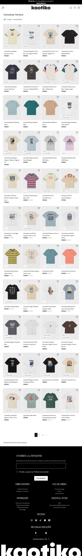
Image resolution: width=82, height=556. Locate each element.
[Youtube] (45, 520)
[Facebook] (49, 520)
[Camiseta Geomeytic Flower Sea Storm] (12, 72)
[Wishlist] (75, 8)
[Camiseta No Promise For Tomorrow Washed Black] (31, 72)
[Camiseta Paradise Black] (12, 291)
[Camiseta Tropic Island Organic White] (50, 291)
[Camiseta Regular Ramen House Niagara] (31, 143)
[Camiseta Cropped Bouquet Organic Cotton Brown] (69, 327)
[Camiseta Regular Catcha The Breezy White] (31, 365)
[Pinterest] (36, 520)
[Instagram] (32, 520)
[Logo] (41, 7)
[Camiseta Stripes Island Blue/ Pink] (31, 180)
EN (49, 539)
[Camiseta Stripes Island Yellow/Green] (12, 256)
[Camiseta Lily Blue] (50, 256)
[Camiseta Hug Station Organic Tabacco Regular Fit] (12, 143)
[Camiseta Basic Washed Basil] (31, 107)
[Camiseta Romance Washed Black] (69, 36)
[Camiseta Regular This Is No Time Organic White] (31, 36)
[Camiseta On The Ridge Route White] (12, 218)
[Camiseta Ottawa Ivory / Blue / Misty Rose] (50, 72)
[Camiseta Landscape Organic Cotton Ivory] (12, 400)
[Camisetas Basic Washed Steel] (12, 107)
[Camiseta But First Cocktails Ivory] (50, 180)
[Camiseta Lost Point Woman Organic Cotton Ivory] (12, 180)
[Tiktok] (40, 520)
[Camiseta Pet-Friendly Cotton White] (69, 400)
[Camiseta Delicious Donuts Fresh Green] (50, 218)
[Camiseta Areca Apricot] (69, 256)
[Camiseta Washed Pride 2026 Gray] (50, 143)
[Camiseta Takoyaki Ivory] (69, 365)
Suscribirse (41, 478)
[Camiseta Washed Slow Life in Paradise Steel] (69, 291)
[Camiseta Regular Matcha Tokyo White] (69, 107)
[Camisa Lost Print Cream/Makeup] (69, 180)
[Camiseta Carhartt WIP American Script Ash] (31, 327)
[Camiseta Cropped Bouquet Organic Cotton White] (50, 327)
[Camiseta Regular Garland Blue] (12, 327)
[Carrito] (79, 8)
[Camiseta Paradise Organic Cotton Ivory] (31, 256)
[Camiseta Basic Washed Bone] (50, 107)
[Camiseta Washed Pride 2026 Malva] (69, 143)
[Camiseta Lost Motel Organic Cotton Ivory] (31, 218)
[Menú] (3, 7)
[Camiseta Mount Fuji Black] (50, 365)
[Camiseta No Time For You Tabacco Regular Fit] (50, 36)
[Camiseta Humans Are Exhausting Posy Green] (50, 400)
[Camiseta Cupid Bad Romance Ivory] (12, 36)
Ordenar (14, 19)
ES (46, 539)
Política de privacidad (41, 472)
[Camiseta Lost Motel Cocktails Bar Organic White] (69, 218)
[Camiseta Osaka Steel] (31, 400)
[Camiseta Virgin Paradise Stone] (31, 291)
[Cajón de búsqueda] (71, 8)
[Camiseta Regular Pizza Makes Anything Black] (12, 365)
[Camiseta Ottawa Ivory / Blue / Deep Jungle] (69, 72)
